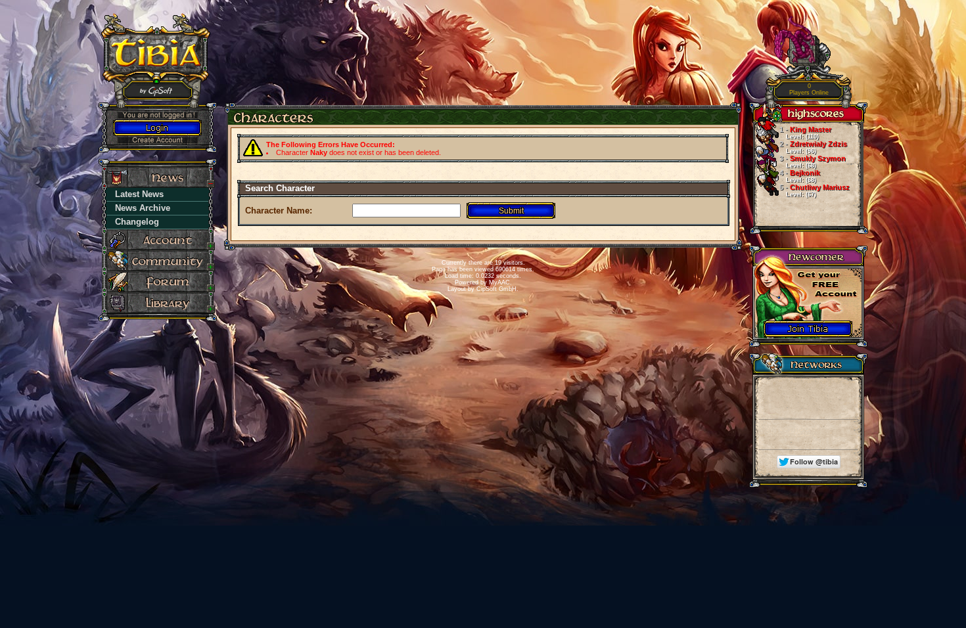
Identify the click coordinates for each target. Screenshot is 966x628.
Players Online (809, 90)
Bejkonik (799, 176)
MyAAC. (500, 282)
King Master (805, 132)
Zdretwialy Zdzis (813, 147)
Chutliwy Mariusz (814, 190)
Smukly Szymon (812, 161)
